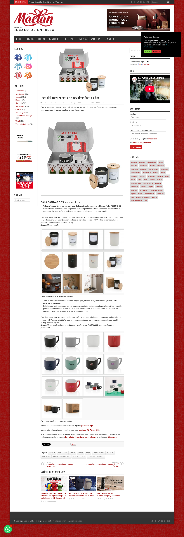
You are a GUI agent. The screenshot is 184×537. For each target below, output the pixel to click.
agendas (142, 162)
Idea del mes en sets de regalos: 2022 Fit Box (102, 464)
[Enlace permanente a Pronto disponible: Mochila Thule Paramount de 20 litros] (82, 490)
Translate (146, 64)
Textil (17, 121)
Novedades (58, 103)
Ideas (46, 103)
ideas (88, 453)
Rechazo (156, 51)
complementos (135, 172)
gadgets (160, 176)
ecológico (134, 176)
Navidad (51, 103)
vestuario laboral (136, 200)
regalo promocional (61, 456)
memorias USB (136, 183)
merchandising (98, 453)
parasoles (134, 190)
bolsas (161, 162)
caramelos (134, 169)
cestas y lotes (153, 169)
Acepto (147, 51)
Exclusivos (69, 39)
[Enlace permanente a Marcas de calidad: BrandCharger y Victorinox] (110, 490)
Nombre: (133, 114)
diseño (72, 453)
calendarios (143, 165)
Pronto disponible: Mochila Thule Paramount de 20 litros (81, 494)
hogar (80, 453)
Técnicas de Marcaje (69, 103)
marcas (159, 179)
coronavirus (20, 91)
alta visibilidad (151, 162)
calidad (52, 453)
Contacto (109, 39)
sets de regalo (79, 456)
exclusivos (151, 176)
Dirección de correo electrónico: (142, 130)
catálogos (62, 453)
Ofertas (41, 39)
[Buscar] (168, 2)
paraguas (159, 186)
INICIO (18, 39)
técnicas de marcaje (96, 456)
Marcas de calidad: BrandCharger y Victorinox (46, 2)
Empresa (83, 39)
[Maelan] (34, 29)
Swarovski (160, 193)
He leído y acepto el (140, 139)
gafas (167, 176)
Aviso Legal (96, 39)
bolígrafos (134, 165)
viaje (145, 200)
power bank (143, 190)
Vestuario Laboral (22, 124)
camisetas (160, 165)
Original (150, 186)
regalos (133, 193)
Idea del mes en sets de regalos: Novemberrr (60, 464)
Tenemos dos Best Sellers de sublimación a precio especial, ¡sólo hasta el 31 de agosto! (54, 495)
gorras (133, 179)
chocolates (164, 169)
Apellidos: (133, 122)
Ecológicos (19, 94)
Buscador (29, 39)
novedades (46, 456)
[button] (8, 529)
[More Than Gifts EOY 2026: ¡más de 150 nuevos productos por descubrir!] (138, 30)
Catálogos (54, 39)
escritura (142, 176)
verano (154, 197)
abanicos (134, 162)
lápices (18, 100)
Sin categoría (20, 113)
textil (132, 197)
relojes (140, 193)
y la (131, 143)
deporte (155, 172)
